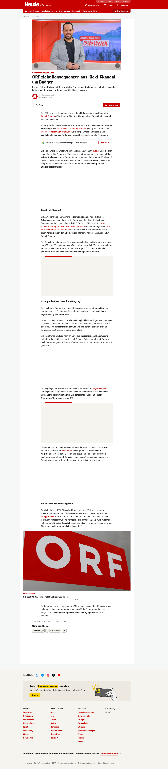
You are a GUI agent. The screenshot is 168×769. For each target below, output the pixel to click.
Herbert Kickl (55, 631)
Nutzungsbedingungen (86, 763)
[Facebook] (37, 675)
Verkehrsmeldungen (86, 730)
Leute (53, 716)
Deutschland (28, 720)
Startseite (26, 16)
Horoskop (55, 727)
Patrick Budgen (48, 116)
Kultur (53, 720)
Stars (53, 712)
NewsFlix (108, 712)
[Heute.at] (31, 4)
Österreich (29, 11)
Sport (37, 11)
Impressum (27, 763)
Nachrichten (28, 723)
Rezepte (81, 720)
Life (55, 11)
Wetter (26, 734)
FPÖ (64, 631)
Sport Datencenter (86, 712)
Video (117, 11)
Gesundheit (83, 723)
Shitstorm (66, 450)
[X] (42, 675)
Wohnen (81, 727)
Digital (37, 16)
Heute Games (56, 730)
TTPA (54, 763)
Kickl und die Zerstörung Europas (71, 128)
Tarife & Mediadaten (42, 763)
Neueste (124, 11)
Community (77, 11)
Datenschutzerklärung (67, 763)
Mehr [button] (95, 11)
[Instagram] (48, 675)
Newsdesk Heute (48, 95)
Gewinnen (87, 11)
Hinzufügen (105, 143)
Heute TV (55, 738)
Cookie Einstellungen (106, 763)
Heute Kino (55, 734)
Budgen (96, 151)
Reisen (81, 738)
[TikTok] (53, 675)
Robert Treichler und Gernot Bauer (56, 132)
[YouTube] (59, 675)
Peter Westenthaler (61, 229)
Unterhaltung (64, 11)
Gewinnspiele (84, 716)
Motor (80, 734)
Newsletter (28, 738)
